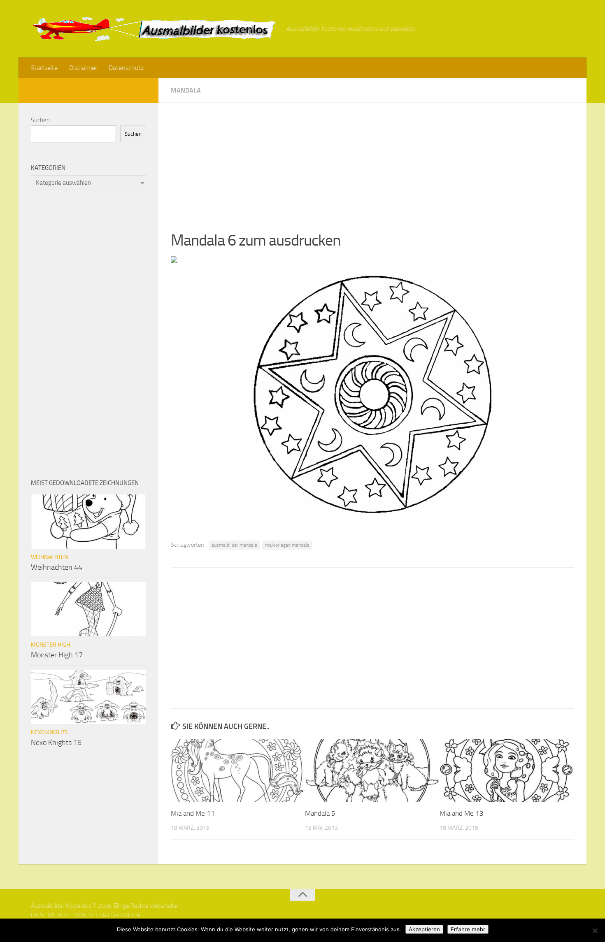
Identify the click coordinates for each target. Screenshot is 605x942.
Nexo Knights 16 (56, 742)
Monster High (50, 644)
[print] (174, 260)
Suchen (40, 120)
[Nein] (595, 930)
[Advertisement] (372, 160)
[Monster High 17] (88, 609)
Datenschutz (126, 68)
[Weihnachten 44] (88, 521)
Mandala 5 (320, 813)
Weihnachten (49, 557)
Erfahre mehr (468, 929)
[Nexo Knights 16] (88, 697)
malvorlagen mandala (287, 545)
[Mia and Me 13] (506, 770)
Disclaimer (83, 68)
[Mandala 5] (372, 770)
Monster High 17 (57, 654)
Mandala (186, 90)
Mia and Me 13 (462, 813)
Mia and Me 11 (193, 813)
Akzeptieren (424, 929)
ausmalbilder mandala (234, 545)
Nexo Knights (49, 732)
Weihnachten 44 (56, 567)
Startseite (44, 68)
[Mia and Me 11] (238, 770)
